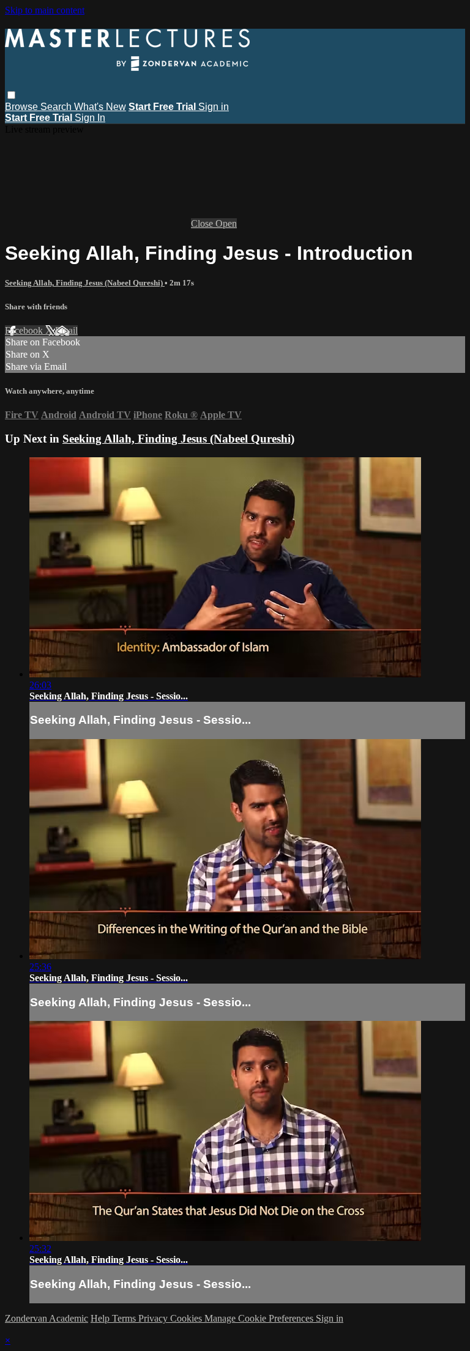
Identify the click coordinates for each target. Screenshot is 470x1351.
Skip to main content (44, 10)
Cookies (187, 1318)
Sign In (90, 117)
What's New (100, 106)
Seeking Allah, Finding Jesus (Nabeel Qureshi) (85, 282)
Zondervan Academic (46, 1318)
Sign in (213, 106)
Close (203, 223)
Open (226, 223)
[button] (11, 95)
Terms (125, 1318)
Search (57, 106)
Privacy (154, 1318)
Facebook (25, 330)
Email (66, 330)
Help (101, 1318)
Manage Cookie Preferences (260, 1318)
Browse (22, 106)
